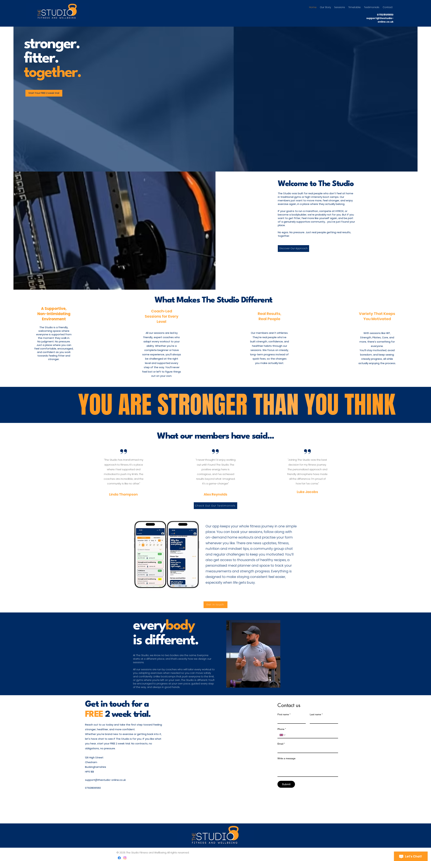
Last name (316, 714)
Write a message (286, 758)
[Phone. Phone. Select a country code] (282, 735)
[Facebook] (119, 858)
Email (281, 743)
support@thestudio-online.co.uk (379, 20)
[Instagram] (125, 858)
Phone (281, 729)
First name (283, 714)
